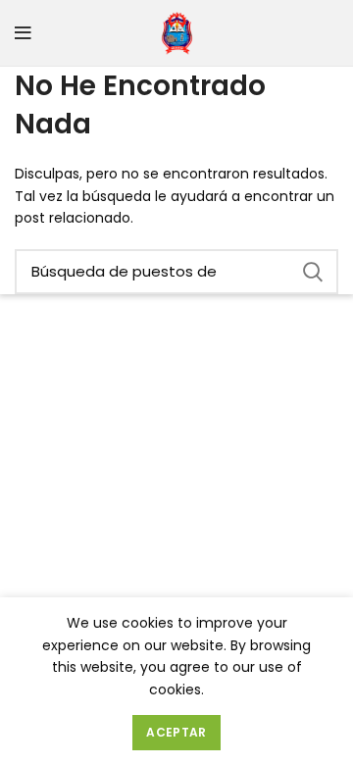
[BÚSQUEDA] (311, 271)
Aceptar (176, 732)
